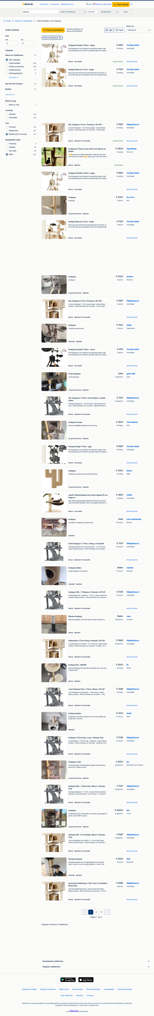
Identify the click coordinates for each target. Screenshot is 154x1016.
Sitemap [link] (90, 995)
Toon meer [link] (12, 77)
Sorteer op (130, 26)
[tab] (109, 30)
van (6, 40)
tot (22, 40)
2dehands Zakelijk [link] (29, 989)
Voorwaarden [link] (54, 4)
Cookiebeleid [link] (109, 989)
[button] (97, 4)
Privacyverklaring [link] (93, 989)
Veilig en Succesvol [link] (47, 989)
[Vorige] (85, 912)
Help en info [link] (44, 4)
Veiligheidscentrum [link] (67, 4)
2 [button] (96, 912)
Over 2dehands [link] (67, 995)
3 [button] (101, 912)
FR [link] (131, 4)
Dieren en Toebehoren (50, 38)
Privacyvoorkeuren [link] (124, 989)
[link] (30, 4)
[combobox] (40, 12)
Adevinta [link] (79, 995)
